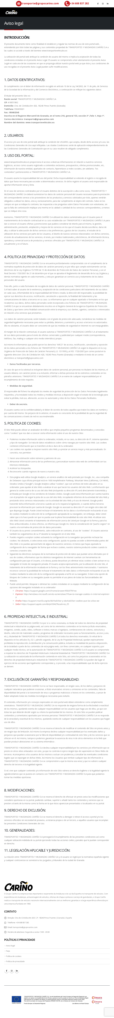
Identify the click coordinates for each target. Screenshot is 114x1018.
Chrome (19, 590)
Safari (18, 604)
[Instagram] (103, 4)
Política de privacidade (15, 961)
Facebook (6, 971)
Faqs (8, 951)
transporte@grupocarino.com (25, 927)
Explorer (19, 594)
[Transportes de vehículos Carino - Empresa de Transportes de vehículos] (11, 12)
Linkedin (17, 971)
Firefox (18, 600)
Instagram (12, 971)
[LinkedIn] (108, 4)
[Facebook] (98, 4)
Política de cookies (13, 956)
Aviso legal (10, 946)
